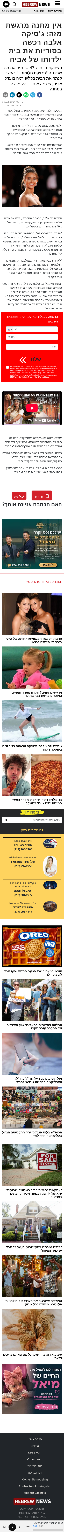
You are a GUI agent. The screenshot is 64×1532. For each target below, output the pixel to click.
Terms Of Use (44, 377)
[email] (5, 95)
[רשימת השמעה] (28, 1527)
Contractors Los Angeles (35, 1486)
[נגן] (12, 1527)
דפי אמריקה (35, 1473)
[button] (9, 329)
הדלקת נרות (55, 11)
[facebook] (39, 95)
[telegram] (32, 95)
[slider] (48, 1530)
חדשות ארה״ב (34, 1459)
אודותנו (35, 1446)
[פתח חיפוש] (14, 4)
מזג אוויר (39, 11)
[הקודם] (4, 1527)
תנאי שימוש (34, 1452)
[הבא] (20, 1527)
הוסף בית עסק (32, 830)
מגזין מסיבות (34, 1466)
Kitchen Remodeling (35, 1479)
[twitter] (19, 95)
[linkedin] (12, 95)
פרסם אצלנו (35, 1439)
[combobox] (32, 820)
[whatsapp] (26, 95)
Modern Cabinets (35, 1493)
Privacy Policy (33, 377)
